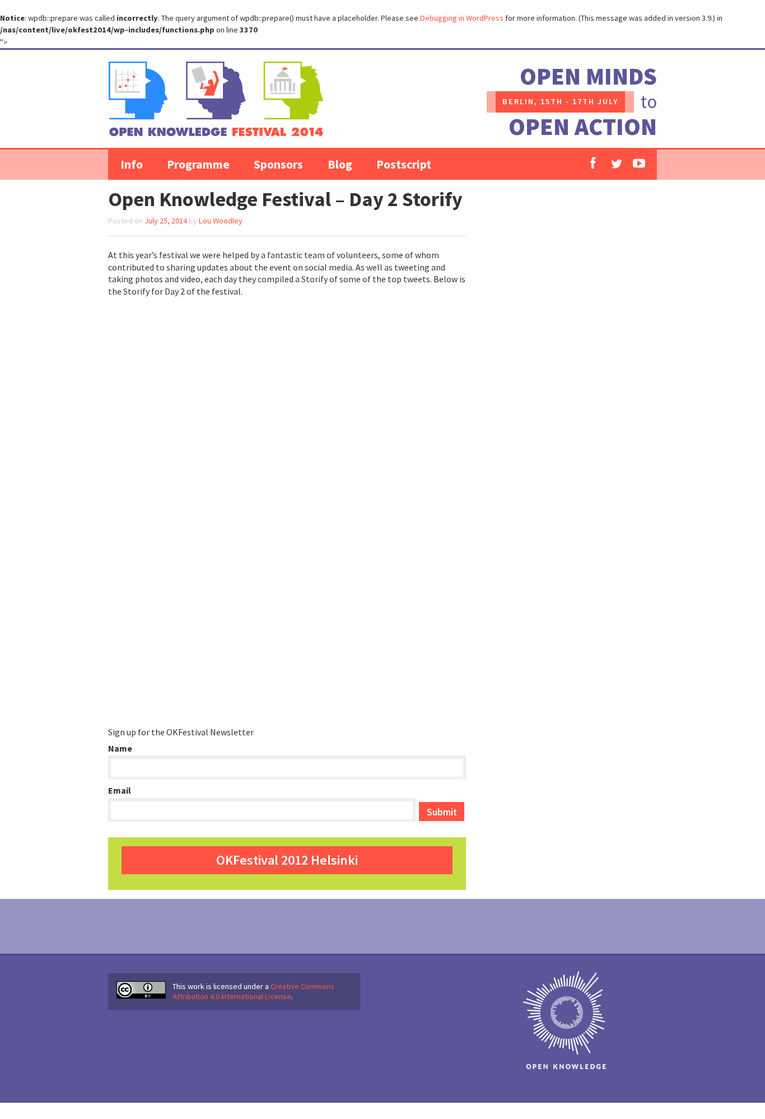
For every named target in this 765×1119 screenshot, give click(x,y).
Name (120, 748)
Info (131, 164)
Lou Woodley (220, 221)
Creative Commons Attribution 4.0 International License (253, 991)
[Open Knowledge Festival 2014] (216, 99)
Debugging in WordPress (461, 18)
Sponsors (278, 164)
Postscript (403, 164)
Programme (198, 164)
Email (119, 790)
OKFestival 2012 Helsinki (287, 860)
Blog (340, 164)
